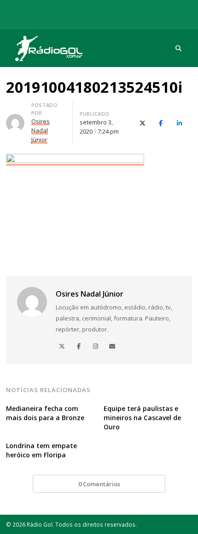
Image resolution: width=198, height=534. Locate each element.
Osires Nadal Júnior (89, 294)
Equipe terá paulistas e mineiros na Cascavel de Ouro (142, 417)
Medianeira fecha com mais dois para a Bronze (45, 413)
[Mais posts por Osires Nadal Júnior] (15, 119)
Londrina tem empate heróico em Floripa (41, 450)
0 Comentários (99, 484)
